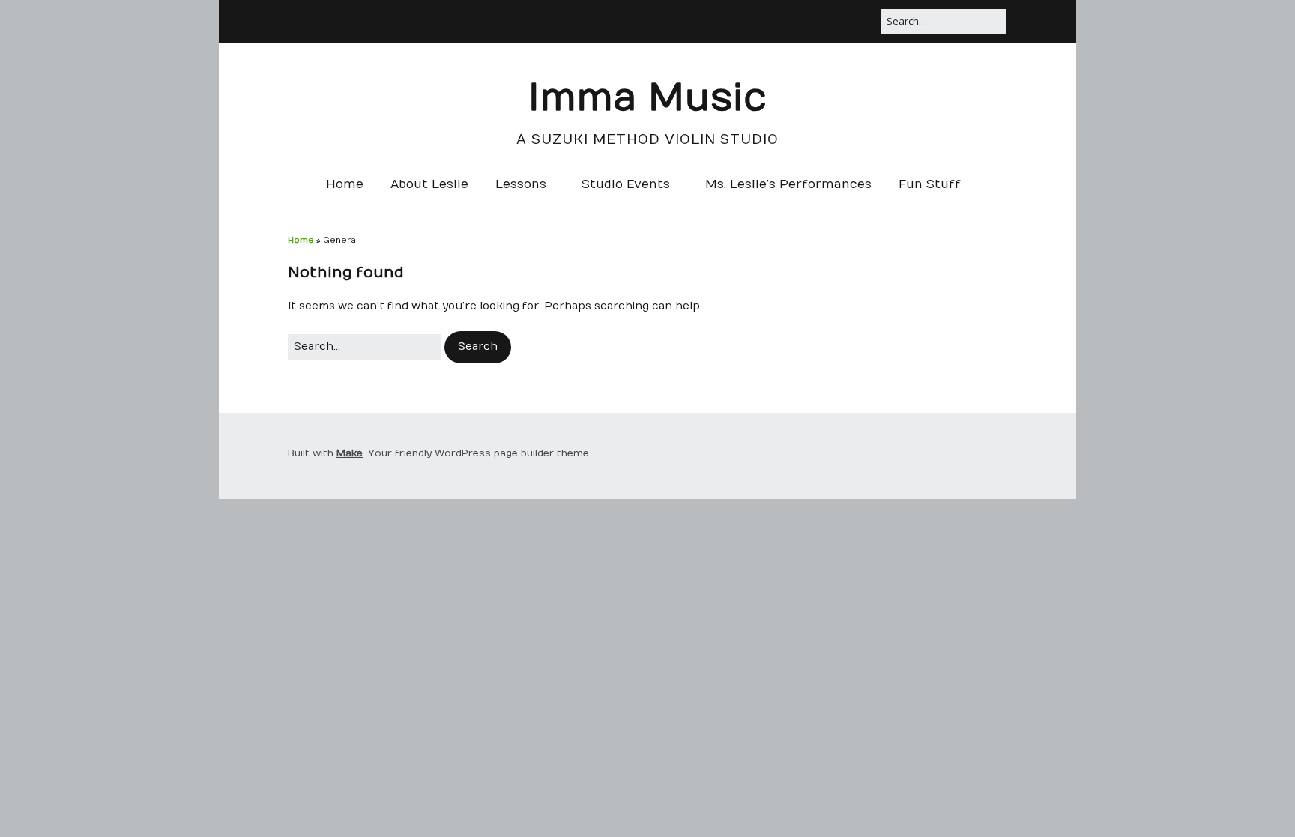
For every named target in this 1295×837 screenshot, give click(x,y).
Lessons (520, 184)
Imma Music (647, 98)
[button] (477, 347)
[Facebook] (838, 18)
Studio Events (626, 184)
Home (344, 184)
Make (349, 453)
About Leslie (429, 184)
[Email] (866, 18)
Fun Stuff (930, 184)
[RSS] (813, 18)
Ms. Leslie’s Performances (788, 184)
